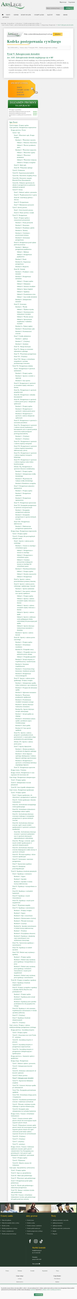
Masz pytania (35, 1263)
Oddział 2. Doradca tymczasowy (26, 574)
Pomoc (7, 1270)
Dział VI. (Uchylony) (18, 1022)
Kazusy (50, 15)
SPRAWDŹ (58, 34)
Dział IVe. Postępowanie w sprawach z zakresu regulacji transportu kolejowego (25, 455)
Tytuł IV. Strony (17, 190)
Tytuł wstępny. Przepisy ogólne (19, 125)
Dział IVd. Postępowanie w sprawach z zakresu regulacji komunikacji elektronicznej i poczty (25, 448)
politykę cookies (46, 1289)
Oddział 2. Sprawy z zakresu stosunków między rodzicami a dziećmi (26, 601)
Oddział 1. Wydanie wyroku (25, 309)
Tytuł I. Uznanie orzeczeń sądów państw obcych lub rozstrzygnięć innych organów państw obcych (24, 1121)
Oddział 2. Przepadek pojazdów (26, 657)
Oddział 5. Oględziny (23, 292)
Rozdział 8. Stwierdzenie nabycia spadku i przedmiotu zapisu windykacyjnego (25, 721)
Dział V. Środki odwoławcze (22, 336)
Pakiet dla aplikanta (6, 1220)
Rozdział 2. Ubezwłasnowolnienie (25, 569)
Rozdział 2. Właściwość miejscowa (25, 150)
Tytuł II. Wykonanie (18, 1160)
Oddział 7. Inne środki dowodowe (27, 297)
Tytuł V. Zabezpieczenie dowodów (65, 25)
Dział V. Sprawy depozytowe (22, 746)
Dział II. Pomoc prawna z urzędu (24, 213)
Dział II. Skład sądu (20, 165)
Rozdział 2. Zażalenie (21, 344)
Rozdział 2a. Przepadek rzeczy (24, 649)
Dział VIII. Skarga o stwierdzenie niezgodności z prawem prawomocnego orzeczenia (24, 361)
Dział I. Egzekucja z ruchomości (22, 874)
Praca (57, 1270)
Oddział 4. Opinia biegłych (25, 289)
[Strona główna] (2, 15)
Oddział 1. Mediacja (23, 252)
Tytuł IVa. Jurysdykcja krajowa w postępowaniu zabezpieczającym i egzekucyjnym (22, 1051)
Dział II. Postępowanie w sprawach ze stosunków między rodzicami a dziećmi (25, 385)
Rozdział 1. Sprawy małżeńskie (24, 589)
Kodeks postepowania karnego (9, 1233)
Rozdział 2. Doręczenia (22, 225)
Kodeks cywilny (6, 1225)
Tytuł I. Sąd (16, 133)
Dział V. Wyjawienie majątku (21, 905)
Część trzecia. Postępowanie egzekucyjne (21, 790)
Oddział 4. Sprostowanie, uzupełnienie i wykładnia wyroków (24, 321)
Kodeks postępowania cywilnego (32, 23)
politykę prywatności (56, 1289)
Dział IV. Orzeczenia (20, 304)
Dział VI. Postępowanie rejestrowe (24, 767)
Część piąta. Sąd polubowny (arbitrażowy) (22, 1168)
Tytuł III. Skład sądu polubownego (21, 1175)
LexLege (20, 95)
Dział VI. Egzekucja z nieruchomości (23, 908)
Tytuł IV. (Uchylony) (18, 1139)
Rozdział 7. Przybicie (20, 931)
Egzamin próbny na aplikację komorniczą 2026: (17, 113)
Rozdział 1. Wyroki (21, 307)
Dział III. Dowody (19, 269)
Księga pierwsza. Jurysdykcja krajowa (22, 1030)
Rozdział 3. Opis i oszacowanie (23, 916)
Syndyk (54, 1231)
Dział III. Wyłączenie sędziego (23, 168)
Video (58, 15)
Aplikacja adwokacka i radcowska (60, 1220)
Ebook (65, 15)
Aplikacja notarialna (57, 1225)
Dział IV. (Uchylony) (18, 1015)
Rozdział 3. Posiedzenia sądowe (24, 228)
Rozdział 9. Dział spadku (22, 725)
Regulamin (44, 1270)
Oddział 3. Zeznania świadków (26, 286)
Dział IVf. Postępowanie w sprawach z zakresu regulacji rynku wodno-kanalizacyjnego (25, 462)
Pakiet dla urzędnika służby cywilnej (10, 1223)
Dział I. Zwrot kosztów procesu (23, 210)
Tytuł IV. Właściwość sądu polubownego (23, 1178)
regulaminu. (33, 1289)
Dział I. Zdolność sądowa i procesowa (25, 192)
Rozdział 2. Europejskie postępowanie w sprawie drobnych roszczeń (25, 517)
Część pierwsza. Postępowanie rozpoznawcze (22, 127)
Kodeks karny (30, 1220)
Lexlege (20, 1278)
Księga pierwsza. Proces (18, 130)
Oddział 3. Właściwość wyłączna (27, 160)
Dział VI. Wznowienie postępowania (25, 354)
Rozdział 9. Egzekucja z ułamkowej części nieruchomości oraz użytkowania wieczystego (24, 938)
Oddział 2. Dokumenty (23, 284)
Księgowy (55, 1233)
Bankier (57, 1282)
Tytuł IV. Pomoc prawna (19, 1075)
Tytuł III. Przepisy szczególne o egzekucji (23, 980)
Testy (8, 15)
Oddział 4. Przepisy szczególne (26, 162)
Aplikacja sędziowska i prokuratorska (61, 1228)
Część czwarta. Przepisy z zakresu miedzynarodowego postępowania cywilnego (21, 25)
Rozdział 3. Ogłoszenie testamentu (25, 692)
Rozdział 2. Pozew (20, 259)
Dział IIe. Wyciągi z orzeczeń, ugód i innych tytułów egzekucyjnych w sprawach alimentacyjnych (23, 843)
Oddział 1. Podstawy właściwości (27, 143)
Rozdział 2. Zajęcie (19, 913)
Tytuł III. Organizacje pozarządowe (23, 173)
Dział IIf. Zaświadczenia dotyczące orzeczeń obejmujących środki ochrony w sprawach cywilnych (24, 850)
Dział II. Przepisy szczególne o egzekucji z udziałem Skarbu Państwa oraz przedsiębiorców (24, 990)
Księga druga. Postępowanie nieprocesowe (23, 531)
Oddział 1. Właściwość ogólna (26, 152)
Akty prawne (19, 23)
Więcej (6, 17)
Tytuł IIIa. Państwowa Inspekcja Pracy (24, 175)
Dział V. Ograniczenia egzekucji (22, 864)
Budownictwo (19, 1282)
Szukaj (68, 8)
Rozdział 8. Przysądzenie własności (24, 933)
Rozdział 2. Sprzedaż (20, 879)
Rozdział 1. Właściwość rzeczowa (25, 140)
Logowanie (72, 2)
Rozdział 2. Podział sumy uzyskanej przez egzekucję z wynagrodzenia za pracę (24, 962)
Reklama (20, 1270)
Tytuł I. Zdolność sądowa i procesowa (23, 1063)
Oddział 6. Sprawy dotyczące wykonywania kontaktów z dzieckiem (25, 628)
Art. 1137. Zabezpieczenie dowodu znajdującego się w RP (30, 58)
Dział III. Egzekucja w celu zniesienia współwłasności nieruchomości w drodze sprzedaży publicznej (24, 1011)
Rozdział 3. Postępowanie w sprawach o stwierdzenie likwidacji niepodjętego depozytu (25, 763)
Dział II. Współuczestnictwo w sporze (25, 195)
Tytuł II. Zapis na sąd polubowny (21, 1173)
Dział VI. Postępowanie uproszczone (25, 503)
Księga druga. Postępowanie (48, 25)
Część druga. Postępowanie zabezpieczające (22, 777)
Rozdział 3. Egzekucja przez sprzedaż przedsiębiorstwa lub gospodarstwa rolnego (25, 1004)
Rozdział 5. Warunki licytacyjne (23, 921)
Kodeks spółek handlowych (33, 1228)
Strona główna (10, 23)
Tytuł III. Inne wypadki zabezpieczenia (22, 787)
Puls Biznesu (57, 1278)
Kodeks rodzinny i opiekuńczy (34, 1225)
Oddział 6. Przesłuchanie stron (26, 294)
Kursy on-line (26, 15)
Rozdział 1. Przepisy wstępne (23, 910)
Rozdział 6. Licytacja (20, 923)
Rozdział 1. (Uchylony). (22, 436)
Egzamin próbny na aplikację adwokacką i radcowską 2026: (19, 111)
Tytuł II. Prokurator (18, 170)
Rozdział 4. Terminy (21, 230)
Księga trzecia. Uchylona (18, 770)
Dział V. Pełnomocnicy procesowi (24, 205)
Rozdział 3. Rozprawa (22, 266)
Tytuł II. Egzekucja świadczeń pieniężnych (24, 871)
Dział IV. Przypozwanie (21, 202)
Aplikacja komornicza (58, 1223)
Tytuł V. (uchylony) (18, 1141)
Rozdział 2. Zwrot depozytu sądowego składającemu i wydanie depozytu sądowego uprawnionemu (25, 756)
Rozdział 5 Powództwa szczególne (25, 483)
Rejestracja (63, 2)
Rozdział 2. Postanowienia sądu (25, 329)
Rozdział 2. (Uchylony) (22, 439)
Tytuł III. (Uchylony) (19, 1136)
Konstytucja (30, 1233)
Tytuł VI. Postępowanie (19, 215)
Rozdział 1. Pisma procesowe (24, 223)
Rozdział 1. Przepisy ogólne (23, 373)
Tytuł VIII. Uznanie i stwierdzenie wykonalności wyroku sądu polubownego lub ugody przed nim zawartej (23, 1197)
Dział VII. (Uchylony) (20, 356)
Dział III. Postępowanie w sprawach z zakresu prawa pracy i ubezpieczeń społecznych (25, 402)
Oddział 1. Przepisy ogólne (25, 281)
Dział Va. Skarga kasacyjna (22, 346)
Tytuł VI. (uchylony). (18, 1144)
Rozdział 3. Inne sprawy (22, 381)
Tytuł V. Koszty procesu (19, 207)
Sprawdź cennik (19, 83)
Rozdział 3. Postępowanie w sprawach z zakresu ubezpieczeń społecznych (24, 416)
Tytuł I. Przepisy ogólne (19, 534)
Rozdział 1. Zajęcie (19, 876)
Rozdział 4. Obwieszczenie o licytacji (25, 918)
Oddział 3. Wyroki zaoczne (25, 317)
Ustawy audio (39, 15)
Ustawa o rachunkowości (8, 1231)
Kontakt (32, 1270)
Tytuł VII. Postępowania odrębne (22, 366)
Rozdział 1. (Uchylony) (22, 341)
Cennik (16, 15)
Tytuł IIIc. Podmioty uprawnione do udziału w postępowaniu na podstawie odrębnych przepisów (23, 185)
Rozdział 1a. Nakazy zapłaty (23, 326)
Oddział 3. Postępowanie (24, 577)
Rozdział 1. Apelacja (21, 339)
